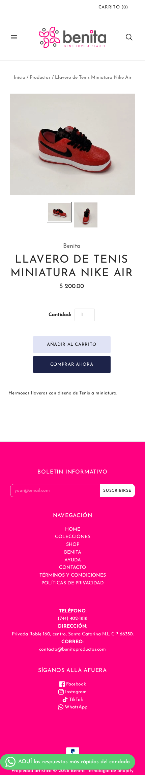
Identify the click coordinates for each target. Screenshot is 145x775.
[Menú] (14, 37)
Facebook (75, 684)
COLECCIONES (72, 536)
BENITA (72, 552)
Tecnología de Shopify (110, 770)
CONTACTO (72, 567)
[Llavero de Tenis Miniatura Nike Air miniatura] (59, 212)
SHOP (72, 544)
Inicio (19, 77)
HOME (72, 529)
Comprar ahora (71, 364)
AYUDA (72, 560)
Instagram (75, 692)
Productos (40, 77)
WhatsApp (75, 707)
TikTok (75, 699)
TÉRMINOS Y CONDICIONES (72, 575)
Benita (72, 246)
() (113, 7)
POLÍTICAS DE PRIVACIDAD (72, 583)
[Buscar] (129, 37)
